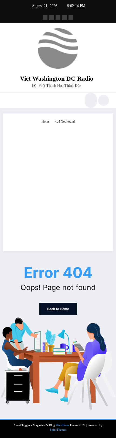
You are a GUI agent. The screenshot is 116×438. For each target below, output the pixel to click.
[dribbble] (58, 17)
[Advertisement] (58, 185)
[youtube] (71, 17)
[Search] (90, 100)
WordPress (62, 425)
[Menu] (9, 100)
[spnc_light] (103, 100)
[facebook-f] (45, 17)
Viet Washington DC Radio (56, 78)
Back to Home (58, 309)
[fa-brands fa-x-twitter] (51, 17)
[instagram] (64, 17)
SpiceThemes (58, 429)
